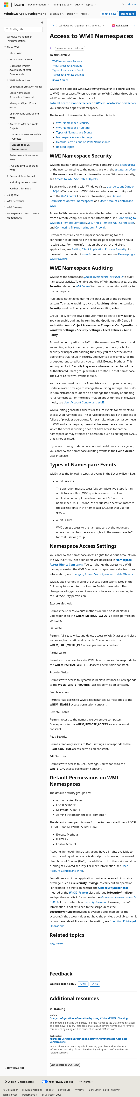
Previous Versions (32, 1089)
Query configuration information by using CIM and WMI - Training (89, 1018)
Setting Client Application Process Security (99, 249)
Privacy (78, 1089)
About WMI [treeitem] (16, 53)
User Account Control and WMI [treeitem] (24, 115)
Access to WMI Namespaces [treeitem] (21, 147)
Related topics (65, 147)
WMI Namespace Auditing (67, 65)
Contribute (64, 1089)
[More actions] (134, 25)
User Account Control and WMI (84, 402)
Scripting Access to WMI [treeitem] (23, 182)
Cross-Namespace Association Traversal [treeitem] (22, 95)
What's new (109, 13)
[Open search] (123, 5)
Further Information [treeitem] (21, 188)
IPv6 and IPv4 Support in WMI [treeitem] (24, 168)
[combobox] (23, 29)
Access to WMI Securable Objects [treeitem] (26, 136)
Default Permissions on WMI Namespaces (83, 142)
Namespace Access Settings (68, 74)
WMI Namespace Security (67, 61)
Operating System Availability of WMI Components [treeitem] (20, 70)
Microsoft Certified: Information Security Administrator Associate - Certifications (89, 1040)
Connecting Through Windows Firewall (80, 227)
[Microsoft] (6, 4)
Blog (48, 1089)
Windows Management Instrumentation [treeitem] (20, 38)
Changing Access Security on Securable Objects (102, 574)
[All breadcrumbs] (53, 25)
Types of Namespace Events (68, 70)
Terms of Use (10, 1094)
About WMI (57, 944)
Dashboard (127, 13)
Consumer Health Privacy (103, 1089)
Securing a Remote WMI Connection (110, 223)
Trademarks (28, 1094)
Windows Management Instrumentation (80, 25)
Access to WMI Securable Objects (76, 179)
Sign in (132, 4)
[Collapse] (42, 22)
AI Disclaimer (10, 1089)
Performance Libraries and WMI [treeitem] (25, 157)
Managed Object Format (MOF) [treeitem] (23, 105)
